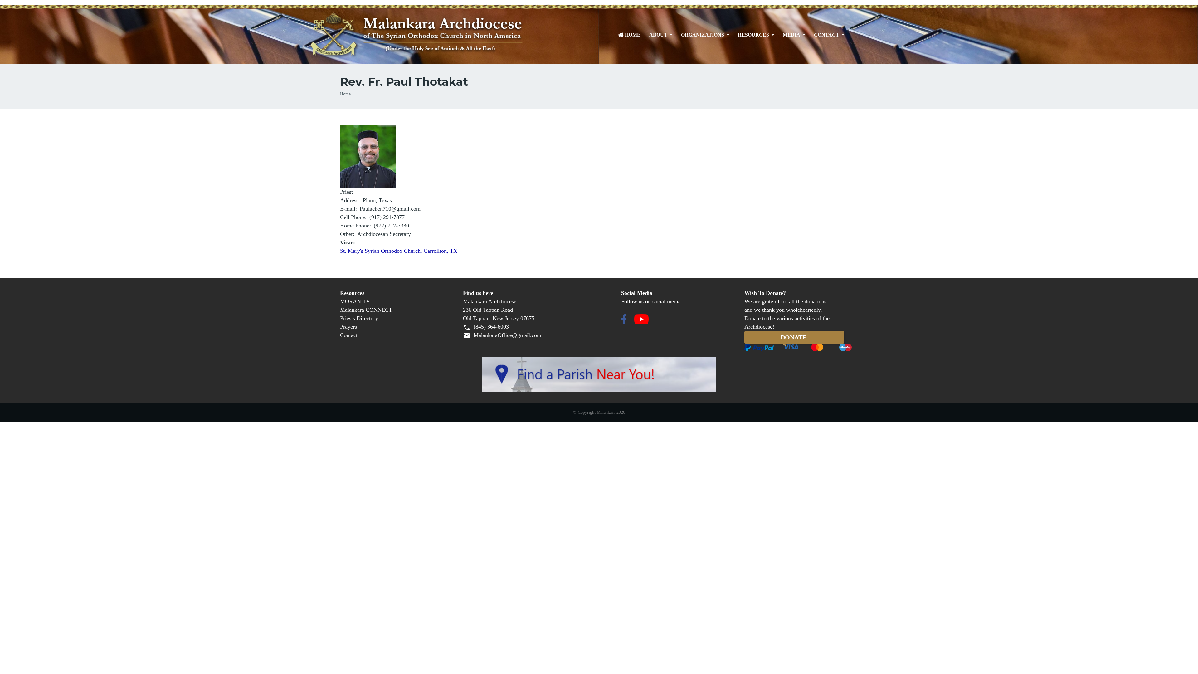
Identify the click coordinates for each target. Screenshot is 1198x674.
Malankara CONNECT (366, 310)
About (658, 35)
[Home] (444, 35)
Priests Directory (359, 318)
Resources (753, 35)
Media (791, 35)
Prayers (348, 327)
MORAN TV (355, 301)
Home (632, 35)
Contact (826, 35)
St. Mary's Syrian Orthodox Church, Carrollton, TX (398, 251)
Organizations (702, 35)
